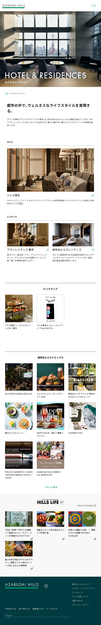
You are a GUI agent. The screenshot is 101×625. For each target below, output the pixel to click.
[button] (93, 6)
